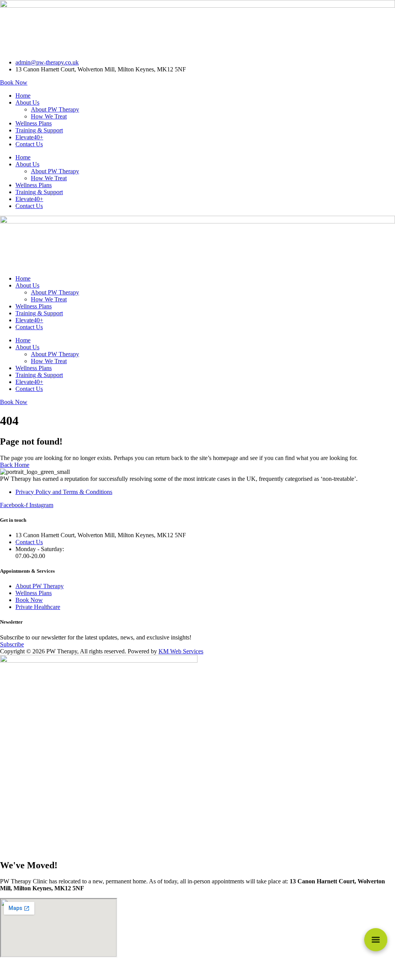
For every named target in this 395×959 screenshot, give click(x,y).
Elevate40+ (29, 137)
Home (22, 95)
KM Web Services (181, 651)
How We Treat (49, 116)
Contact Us (29, 144)
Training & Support (39, 130)
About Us (27, 102)
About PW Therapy (55, 109)
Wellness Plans (33, 123)
